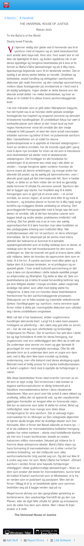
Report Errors (35, 540)
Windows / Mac (20, 533)
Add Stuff (12, 540)
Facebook (27, 18)
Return (10, 18)
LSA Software (62, 540)
